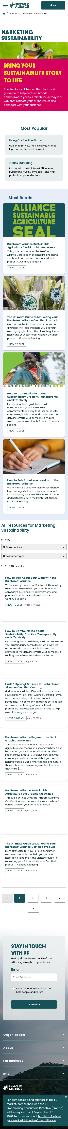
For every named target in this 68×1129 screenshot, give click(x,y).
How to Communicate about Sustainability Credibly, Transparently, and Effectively (33, 397)
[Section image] (34, 236)
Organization (14, 1035)
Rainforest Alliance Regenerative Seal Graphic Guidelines (30, 738)
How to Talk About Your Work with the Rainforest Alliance (32, 481)
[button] (5, 5)
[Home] (19, 5)
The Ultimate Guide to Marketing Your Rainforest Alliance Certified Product (32, 318)
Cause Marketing (20, 163)
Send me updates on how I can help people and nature (34, 990)
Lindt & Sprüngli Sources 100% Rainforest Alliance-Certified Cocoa (33, 685)
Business (14, 13)
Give (53, 5)
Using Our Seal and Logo (25, 140)
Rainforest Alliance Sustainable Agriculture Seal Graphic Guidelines (31, 245)
